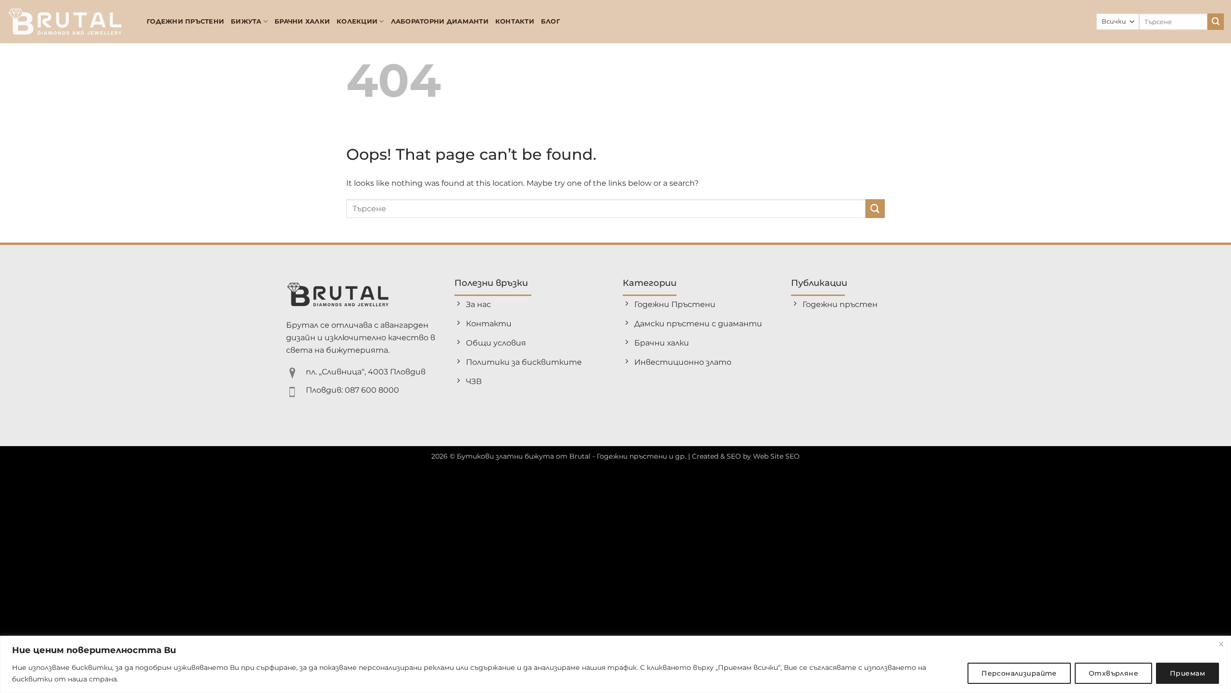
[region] (615, 664)
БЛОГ (550, 21)
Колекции (357, 21)
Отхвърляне (1113, 673)
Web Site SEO (776, 456)
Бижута (246, 21)
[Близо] (1221, 644)
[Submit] (1215, 21)
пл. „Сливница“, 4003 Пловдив (366, 371)
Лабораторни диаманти (440, 21)
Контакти (514, 21)
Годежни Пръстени (185, 21)
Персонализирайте (1019, 673)
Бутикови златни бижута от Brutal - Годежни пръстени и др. (571, 456)
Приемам (1187, 673)
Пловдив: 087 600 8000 (352, 390)
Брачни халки (302, 21)
